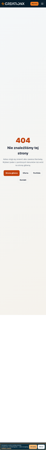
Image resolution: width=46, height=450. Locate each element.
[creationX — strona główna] (13, 3)
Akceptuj (33, 447)
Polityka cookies (6, 448)
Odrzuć (41, 447)
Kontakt (23, 180)
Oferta (25, 173)
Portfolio (36, 173)
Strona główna (12, 173)
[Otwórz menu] (42, 3)
